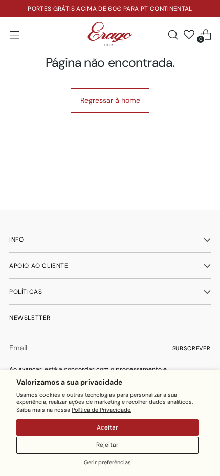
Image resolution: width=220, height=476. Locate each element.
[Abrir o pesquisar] (172, 34)
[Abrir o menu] (14, 34)
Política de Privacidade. (101, 409)
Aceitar (107, 427)
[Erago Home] (110, 34)
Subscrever (191, 348)
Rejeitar (107, 445)
